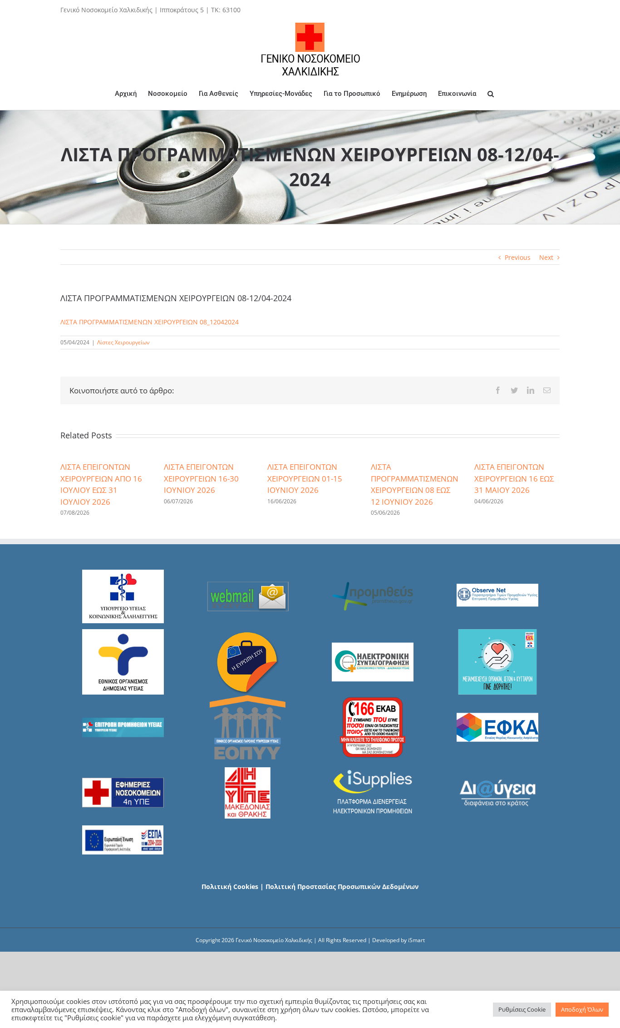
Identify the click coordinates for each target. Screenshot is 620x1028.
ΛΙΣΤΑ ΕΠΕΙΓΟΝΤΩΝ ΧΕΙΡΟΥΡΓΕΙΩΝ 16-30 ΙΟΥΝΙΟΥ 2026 (201, 478)
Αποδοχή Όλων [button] (582, 1009)
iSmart (416, 940)
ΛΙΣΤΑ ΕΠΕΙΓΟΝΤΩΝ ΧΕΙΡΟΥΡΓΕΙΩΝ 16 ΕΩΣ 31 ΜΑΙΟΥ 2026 (514, 478)
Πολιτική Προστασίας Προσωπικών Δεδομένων (342, 886)
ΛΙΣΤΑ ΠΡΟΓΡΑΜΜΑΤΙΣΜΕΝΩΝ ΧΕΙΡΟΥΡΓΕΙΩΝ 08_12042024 (149, 322)
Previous (518, 257)
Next (546, 257)
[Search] (490, 93)
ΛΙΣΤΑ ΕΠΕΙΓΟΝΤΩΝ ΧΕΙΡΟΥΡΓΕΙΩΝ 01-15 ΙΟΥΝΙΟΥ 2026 (304, 478)
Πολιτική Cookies (230, 886)
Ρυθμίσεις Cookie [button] (522, 1009)
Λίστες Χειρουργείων (123, 342)
